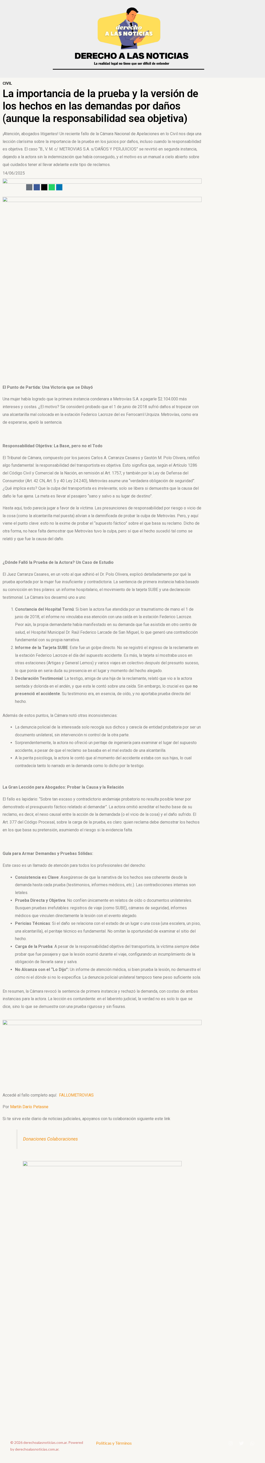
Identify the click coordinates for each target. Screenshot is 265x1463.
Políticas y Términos (114, 1442)
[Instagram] (230, 1443)
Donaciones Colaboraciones (50, 1139)
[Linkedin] (59, 187)
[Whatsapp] (52, 187)
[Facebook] (37, 187)
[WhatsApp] (252, 1443)
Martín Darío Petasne (29, 1106)
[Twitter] (241, 1443)
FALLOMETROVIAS (76, 1095)
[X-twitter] (44, 187)
